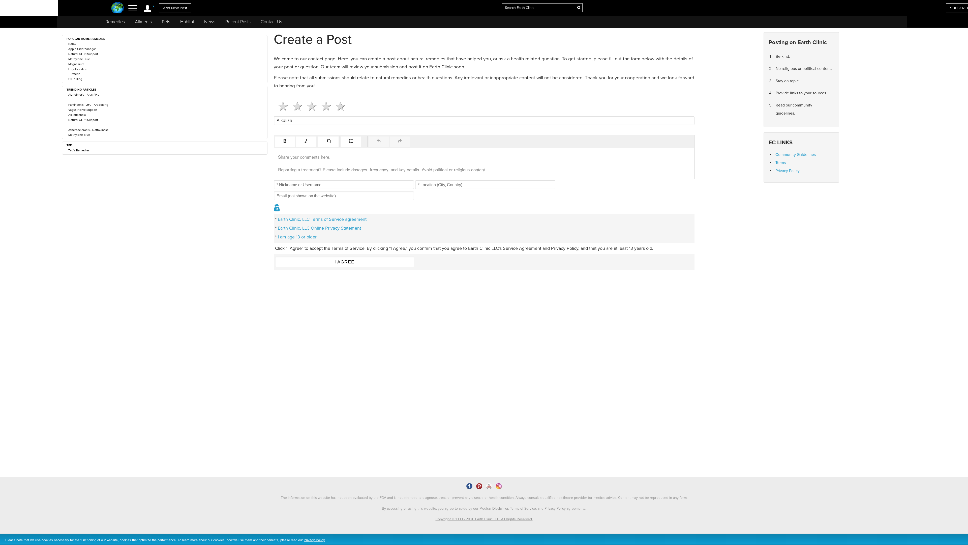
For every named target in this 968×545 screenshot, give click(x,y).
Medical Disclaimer (493, 508)
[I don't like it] (295, 106)
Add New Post (175, 8)
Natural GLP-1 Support (83, 54)
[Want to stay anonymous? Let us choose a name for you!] (277, 208)
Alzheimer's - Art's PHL (83, 94)
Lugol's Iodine (77, 69)
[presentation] (285, 142)
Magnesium (76, 64)
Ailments (143, 21)
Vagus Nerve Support (82, 110)
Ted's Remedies (79, 150)
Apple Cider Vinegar (82, 49)
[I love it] (338, 106)
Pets (166, 21)
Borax (72, 44)
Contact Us (271, 21)
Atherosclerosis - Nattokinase (88, 130)
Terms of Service (523, 508)
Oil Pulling (75, 79)
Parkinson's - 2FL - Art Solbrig (88, 104)
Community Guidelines (795, 154)
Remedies (115, 21)
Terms (780, 162)
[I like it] (324, 106)
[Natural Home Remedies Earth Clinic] (117, 8)
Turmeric (74, 74)
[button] (285, 141)
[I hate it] (281, 106)
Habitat (187, 21)
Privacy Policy (787, 170)
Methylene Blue (79, 59)
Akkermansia (77, 115)
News (209, 21)
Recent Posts (238, 21)
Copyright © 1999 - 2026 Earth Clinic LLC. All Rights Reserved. (484, 519)
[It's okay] (309, 106)
